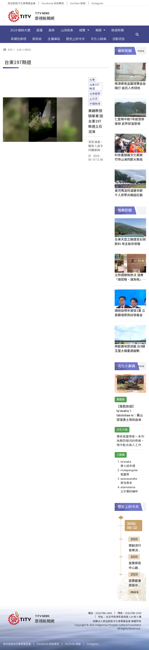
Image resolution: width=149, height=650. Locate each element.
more (135, 592)
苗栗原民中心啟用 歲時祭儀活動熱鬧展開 (135, 565)
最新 (52, 30)
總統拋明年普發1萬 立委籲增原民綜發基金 (130, 312)
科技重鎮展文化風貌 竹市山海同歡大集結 (129, 157)
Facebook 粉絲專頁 (53, 3)
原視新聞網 (44, 18)
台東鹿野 (94, 93)
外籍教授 (94, 103)
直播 (39, 30)
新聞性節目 (18, 38)
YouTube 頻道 (77, 3)
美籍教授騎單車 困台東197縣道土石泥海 (95, 121)
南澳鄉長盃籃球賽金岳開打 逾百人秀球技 (130, 85)
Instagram (97, 3)
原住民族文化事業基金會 (22, 3)
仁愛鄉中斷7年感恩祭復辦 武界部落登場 (129, 121)
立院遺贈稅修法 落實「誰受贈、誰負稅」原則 (130, 279)
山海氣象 (67, 30)
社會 (92, 79)
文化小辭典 (98, 38)
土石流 (93, 98)
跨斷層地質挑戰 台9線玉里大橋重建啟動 (130, 348)
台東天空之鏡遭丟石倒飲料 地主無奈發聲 (130, 241)
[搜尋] (137, 34)
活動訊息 (118, 38)
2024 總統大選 (20, 30)
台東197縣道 (94, 86)
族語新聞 (117, 30)
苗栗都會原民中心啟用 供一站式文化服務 (135, 583)
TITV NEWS (42, 13)
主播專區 (54, 38)
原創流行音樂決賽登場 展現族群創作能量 (135, 548)
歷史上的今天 (75, 38)
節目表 (37, 38)
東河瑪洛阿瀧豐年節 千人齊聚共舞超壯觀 (129, 192)
